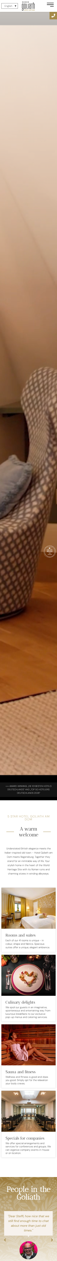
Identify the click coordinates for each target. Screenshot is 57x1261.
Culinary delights (20, 1002)
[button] (5, 1240)
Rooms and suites (21, 935)
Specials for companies (25, 1138)
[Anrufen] (53, 15)
